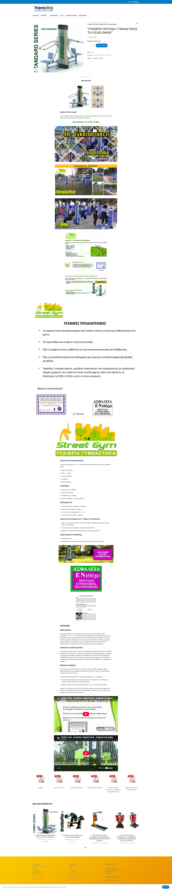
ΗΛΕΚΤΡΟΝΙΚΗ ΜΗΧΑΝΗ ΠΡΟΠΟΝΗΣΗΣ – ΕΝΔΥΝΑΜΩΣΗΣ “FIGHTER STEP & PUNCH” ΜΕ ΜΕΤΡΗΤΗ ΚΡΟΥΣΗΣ (127, 838)
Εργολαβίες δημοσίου (113, 791)
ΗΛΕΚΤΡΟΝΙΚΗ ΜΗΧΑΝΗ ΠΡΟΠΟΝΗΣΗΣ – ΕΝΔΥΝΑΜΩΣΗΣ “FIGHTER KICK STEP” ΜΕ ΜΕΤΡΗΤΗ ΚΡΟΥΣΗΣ (99, 838)
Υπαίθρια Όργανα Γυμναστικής (100, 22)
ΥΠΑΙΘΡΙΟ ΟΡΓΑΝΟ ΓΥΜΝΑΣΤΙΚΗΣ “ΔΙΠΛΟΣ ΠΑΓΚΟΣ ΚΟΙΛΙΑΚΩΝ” (45, 836)
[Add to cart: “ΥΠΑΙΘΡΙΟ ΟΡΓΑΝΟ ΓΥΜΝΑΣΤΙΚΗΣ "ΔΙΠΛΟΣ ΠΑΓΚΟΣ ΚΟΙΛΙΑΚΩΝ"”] (56, 811)
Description (86, 81)
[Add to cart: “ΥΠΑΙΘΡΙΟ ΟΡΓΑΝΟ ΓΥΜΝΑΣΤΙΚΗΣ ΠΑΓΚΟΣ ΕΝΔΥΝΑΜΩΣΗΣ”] (84, 811)
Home (88, 22)
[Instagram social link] (132, 2)
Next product (138, 23)
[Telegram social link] (102, 58)
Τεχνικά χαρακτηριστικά (76, 787)
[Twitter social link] (130, 2)
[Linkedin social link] (99, 58)
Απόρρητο (108, 871)
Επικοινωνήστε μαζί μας (112, 880)
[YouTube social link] (134, 2)
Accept (165, 887)
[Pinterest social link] (137, 2)
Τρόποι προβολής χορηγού (95, 787)
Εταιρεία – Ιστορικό (111, 868)
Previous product (135, 23)
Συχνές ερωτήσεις (59, 787)
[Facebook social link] (128, 2)
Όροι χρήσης (109, 873)
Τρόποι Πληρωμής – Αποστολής (115, 869)
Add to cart (101, 45)
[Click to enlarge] (36, 69)
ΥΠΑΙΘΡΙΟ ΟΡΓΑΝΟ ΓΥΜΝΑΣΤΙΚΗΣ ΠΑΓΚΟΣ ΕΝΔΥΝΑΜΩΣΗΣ (72, 836)
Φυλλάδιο (40, 787)
